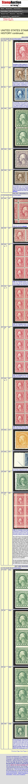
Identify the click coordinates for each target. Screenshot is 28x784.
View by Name (4, 11)
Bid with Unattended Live (15, 11)
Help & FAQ (19, 13)
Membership (9, 8)
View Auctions (17, 8)
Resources (12, 13)
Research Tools (4, 13)
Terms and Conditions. (19, 774)
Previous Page (16, 751)
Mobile (2, 8)
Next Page (23, 751)
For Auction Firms (5, 16)
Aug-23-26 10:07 (15, 16)
